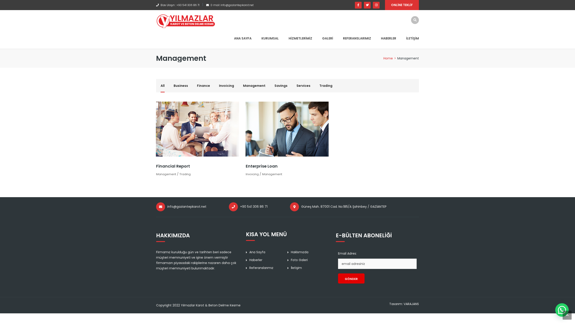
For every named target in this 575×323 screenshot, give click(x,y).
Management (254, 85)
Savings (281, 85)
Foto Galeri (299, 260)
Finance (203, 85)
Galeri (327, 38)
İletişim (412, 38)
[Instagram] (376, 5)
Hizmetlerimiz (300, 38)
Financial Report (173, 166)
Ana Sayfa (243, 38)
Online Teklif (402, 5)
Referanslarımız (357, 38)
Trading (325, 85)
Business (181, 85)
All (163, 85)
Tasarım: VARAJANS (404, 304)
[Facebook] (358, 5)
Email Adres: (347, 253)
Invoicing (226, 85)
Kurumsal (270, 38)
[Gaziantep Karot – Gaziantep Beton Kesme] (186, 21)
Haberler (388, 38)
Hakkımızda (299, 252)
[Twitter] (367, 5)
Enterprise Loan (262, 166)
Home (388, 58)
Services (303, 85)
